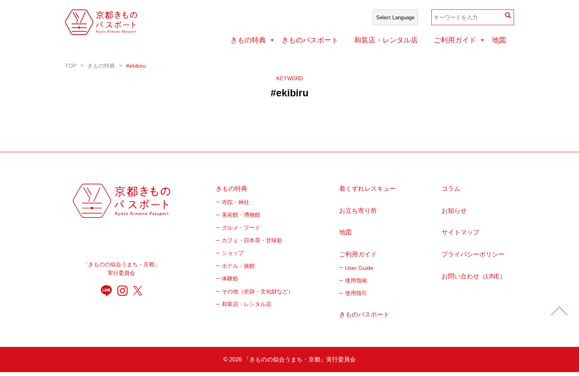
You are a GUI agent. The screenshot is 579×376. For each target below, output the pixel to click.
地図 (499, 40)
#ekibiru (136, 66)
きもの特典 (248, 40)
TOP (70, 66)
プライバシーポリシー (473, 254)
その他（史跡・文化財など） (257, 291)
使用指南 (356, 280)
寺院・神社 (235, 202)
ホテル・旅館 (238, 266)
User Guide (359, 268)
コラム (451, 188)
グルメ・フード (241, 228)
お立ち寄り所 (358, 210)
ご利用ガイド (455, 40)
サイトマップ (460, 232)
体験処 (230, 278)
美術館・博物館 (241, 215)
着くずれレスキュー (367, 188)
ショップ (233, 253)
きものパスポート (310, 40)
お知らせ (454, 210)
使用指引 (356, 293)
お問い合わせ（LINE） (474, 276)
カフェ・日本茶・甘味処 (252, 240)
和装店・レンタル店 (386, 40)
